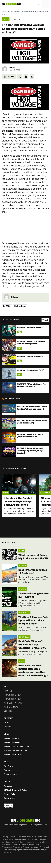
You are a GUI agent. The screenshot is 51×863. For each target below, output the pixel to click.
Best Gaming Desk (12, 742)
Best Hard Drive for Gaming (16, 746)
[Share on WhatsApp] (32, 76)
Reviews (8, 718)
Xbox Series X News (13, 703)
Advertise (8, 786)
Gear (6, 734)
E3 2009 (7, 306)
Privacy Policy (10, 794)
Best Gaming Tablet (13, 754)
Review (22, 565)
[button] (38, 4)
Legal (7, 782)
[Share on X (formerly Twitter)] (19, 76)
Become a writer (11, 774)
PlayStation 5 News (12, 695)
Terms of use (9, 798)
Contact (7, 770)
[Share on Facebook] (25, 76)
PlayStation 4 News (12, 699)
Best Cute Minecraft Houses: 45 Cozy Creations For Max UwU (32, 644)
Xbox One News (11, 707)
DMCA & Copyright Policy (15, 790)
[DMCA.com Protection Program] (8, 807)
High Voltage (20, 306)
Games (7, 723)
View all (45, 320)
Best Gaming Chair (12, 738)
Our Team (8, 766)
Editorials (45, 492)
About (7, 762)
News (4, 11)
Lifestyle (7, 727)
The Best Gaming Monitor (15, 750)
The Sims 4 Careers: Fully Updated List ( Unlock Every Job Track (33, 620)
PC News (8, 691)
